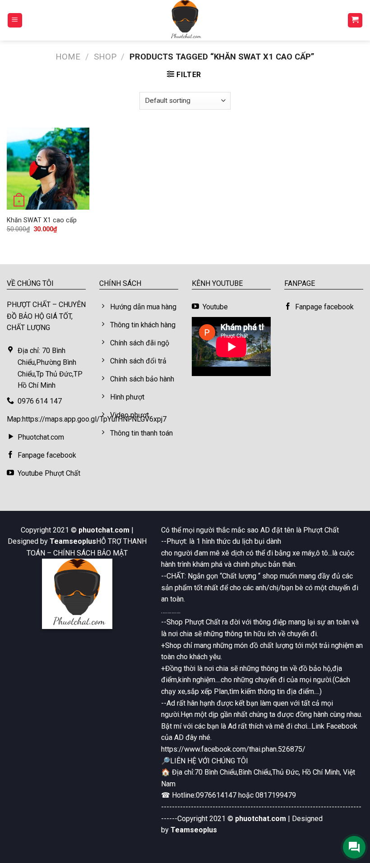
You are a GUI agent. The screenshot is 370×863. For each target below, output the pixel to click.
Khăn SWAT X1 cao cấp (42, 220)
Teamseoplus (73, 541)
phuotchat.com (104, 530)
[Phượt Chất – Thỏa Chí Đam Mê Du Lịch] (185, 20)
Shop (105, 56)
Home (68, 56)
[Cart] (355, 20)
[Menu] (15, 20)
